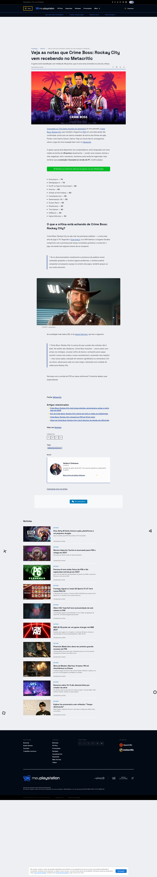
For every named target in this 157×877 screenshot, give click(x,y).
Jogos (54, 762)
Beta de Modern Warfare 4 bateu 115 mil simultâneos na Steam (71, 667)
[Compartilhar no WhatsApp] (116, 67)
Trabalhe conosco (29, 751)
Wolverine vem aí (94, 14)
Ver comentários (80, 501)
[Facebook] (112, 2)
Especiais (68, 8)
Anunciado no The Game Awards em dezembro (66, 128)
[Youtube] (126, 2)
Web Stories (56, 760)
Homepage (34, 49)
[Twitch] (120, 2)
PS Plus (60, 8)
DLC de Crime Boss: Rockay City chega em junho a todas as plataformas (79, 414)
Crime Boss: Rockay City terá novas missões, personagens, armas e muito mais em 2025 (79, 409)
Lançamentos (57, 754)
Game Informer (81, 334)
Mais (96, 8)
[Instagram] (115, 2)
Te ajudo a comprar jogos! (76, 14)
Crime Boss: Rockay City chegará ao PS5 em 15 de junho (72, 417)
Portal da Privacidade (62, 873)
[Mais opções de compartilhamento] (124, 67)
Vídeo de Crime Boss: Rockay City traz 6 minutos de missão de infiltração (79, 420)
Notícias (42, 49)
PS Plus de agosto (110, 14)
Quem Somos (28, 746)
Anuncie (26, 743)
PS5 (84, 132)
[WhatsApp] (56, 437)
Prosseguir (121, 871)
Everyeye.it (75, 239)
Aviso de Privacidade (40, 873)
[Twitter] (123, 2)
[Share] (61, 438)
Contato (26, 748)
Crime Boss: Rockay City (55, 448)
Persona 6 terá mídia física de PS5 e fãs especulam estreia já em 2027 (70, 570)
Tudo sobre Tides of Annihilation (54, 14)
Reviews (78, 8)
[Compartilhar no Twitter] (120, 67)
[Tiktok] (117, 2)
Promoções (88, 8)
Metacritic (87, 142)
